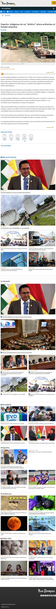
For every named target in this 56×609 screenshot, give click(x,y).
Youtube (49, 595)
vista (2, 283)
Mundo (16, 11)
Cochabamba (35, 11)
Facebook (41, 595)
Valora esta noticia (6, 132)
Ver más (2, 159)
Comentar (49, 72)
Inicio (4, 11)
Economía (27, 11)
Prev (0, 11)
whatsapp (45, 595)
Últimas (11, 11)
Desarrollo (7, 15)
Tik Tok (51, 595)
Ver (3, 15)
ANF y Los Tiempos (5, 67)
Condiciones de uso (5, 606)
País (22, 11)
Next (55, 11)
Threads (53, 595)
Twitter (43, 595)
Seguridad (43, 11)
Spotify (55, 595)
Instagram (47, 595)
